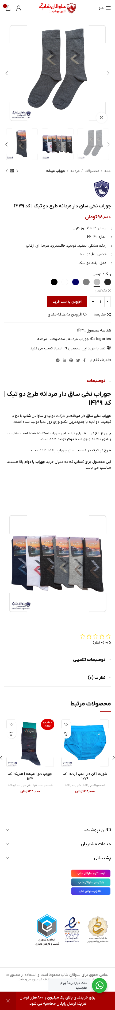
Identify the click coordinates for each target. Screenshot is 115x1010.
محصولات (91, 171)
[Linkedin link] (64, 360)
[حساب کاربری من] (18, 8)
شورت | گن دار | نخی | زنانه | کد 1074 (85, 776)
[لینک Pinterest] (71, 360)
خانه (107, 171)
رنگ (108, 274)
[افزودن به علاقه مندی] (66, 724)
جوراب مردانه (55, 171)
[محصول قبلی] (17, 171)
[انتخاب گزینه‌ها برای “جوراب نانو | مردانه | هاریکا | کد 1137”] (11, 734)
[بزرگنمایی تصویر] (101, 117)
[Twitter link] (78, 360)
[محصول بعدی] (6, 171)
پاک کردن (101, 291)
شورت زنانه (73, 785)
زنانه (86, 785)
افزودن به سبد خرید (67, 301)
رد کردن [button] (8, 1001)
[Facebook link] (84, 360)
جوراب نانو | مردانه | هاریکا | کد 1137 (30, 776)
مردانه (75, 171)
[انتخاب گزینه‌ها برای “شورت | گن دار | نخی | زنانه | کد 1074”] (66, 734)
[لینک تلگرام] (57, 360)
